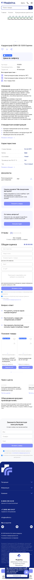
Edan (18, 67)
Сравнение (7, 49)
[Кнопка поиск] (31, 7)
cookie (25, 568)
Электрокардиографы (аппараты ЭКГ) (12, 354)
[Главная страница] (8, 3)
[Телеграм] (2, 526)
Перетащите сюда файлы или (17, 276)
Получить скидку (17, 203)
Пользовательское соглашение (9, 538)
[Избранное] (14, 339)
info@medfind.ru (6, 517)
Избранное (2, 49)
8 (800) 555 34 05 (7, 501)
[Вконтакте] (31, 526)
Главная (3, 578)
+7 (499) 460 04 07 (8, 509)
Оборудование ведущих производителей (12, 399)
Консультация (17, 224)
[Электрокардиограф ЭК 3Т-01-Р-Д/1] (25, 346)
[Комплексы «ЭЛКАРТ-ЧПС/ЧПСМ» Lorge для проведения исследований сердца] (9, 346)
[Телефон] (28, 3)
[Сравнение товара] (14, 343)
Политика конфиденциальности (9, 535)
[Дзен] (17, 526)
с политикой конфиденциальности (12, 299)
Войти (23, 3)
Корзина (30, 578)
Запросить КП (9, 367)
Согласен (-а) (17, 575)
